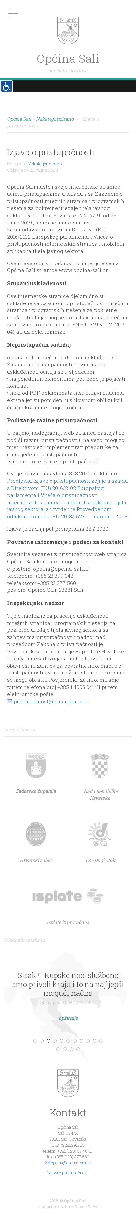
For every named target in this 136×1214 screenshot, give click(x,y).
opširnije (68, 1018)
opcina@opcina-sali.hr (71, 1162)
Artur (65, 1206)
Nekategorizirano (45, 164)
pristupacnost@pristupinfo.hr (50, 701)
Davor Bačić (86, 1206)
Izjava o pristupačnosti (68, 1172)
